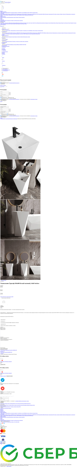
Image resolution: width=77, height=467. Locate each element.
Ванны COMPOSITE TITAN (12, 14)
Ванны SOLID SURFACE (4, 14)
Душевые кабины (6, 415)
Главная (1, 118)
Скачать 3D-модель (3, 296)
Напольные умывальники (49, 14)
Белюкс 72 (9, 406)
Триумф (14, 23)
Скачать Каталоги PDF (9, 296)
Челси (21, 23)
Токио (9, 23)
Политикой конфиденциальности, (14, 99)
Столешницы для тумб (20, 12)
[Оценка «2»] (10, 396)
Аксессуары (2, 19)
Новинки (1, 21)
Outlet (4, 21)
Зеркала (1, 15)
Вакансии (14, 403)
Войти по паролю (3, 85)
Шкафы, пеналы (26, 12)
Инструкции (21, 405)
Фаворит (18, 23)
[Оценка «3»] (8, 396)
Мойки (44, 14)
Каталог (1, 26)
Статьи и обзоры (10, 403)
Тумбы (1, 12)
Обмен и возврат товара (15, 405)
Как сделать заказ (3, 405)
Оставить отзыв (3, 364)
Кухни (1, 18)
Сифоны (61, 14)
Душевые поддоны (21, 415)
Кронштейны (40, 14)
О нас (1, 403)
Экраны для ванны (32, 12)
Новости (4, 24)
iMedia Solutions (9, 466)
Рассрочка (6, 408)
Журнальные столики (12, 17)
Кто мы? (1, 24)
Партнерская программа (4, 406)
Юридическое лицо (11, 97)
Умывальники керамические (28, 415)
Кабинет (1, 17)
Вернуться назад (3, 280)
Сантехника (2, 13)
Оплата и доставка (9, 405)
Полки (37, 12)
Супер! (2, 384)
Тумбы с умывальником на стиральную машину (10, 12)
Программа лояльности (26, 405)
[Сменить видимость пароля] (10, 93)
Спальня (7, 17)
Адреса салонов (4, 403)
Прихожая (4, 17)
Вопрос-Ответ (32, 405)
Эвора (26, 23)
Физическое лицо (4, 97)
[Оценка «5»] (2, 396)
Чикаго (23, 23)
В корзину (2, 306)
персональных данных (34, 99)
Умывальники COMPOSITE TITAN (32, 14)
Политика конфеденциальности (26, 403)
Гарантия (9, 408)
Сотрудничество (18, 403)
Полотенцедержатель (3, 20)
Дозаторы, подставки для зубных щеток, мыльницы (15, 20)
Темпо (7, 23)
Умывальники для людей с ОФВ (14, 415)
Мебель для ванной (3, 11)
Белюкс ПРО (19, 406)
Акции (1, 408)
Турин (16, 23)
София (1, 23)
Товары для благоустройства (20, 17)
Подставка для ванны (56, 14)
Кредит (4, 408)
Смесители (64, 14)
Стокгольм (4, 23)
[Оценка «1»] (13, 396)
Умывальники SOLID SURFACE (22, 14)
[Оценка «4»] (5, 396)
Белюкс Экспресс (14, 406)
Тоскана (11, 23)
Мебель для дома (2, 16)
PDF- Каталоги (2, 411)
